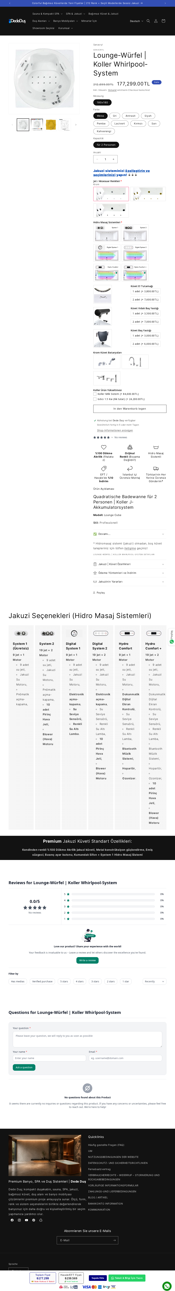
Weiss (100, 115)
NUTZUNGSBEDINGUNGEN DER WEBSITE (113, 1156)
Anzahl (97, 152)
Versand (112, 90)
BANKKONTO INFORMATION (105, 1203)
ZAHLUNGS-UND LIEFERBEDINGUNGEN (112, 1191)
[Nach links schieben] (12, 125)
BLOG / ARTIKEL (98, 1197)
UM (90, 1150)
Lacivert (120, 123)
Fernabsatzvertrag (99, 1169)
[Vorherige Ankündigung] (10, 3)
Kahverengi (104, 131)
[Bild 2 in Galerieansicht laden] (37, 125)
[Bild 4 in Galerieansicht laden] (65, 125)
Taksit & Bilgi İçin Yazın (129, 1278)
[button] (47, 13)
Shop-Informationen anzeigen (115, 430)
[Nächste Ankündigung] (165, 3)
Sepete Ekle (98, 1278)
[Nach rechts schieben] (76, 125)
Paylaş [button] (101, 592)
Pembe (101, 123)
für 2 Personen (106, 144)
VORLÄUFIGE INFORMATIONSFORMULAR (113, 1185)
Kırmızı (138, 123)
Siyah (148, 115)
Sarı (154, 123)
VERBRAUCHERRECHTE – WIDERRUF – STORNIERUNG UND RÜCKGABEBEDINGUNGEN (124, 1177)
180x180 (102, 102)
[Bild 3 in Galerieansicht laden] (51, 125)
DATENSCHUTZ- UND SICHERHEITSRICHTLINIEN (118, 1162)
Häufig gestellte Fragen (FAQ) (106, 1144)
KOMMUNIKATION (99, 1209)
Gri (115, 115)
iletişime (130, 548)
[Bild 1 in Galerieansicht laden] (23, 125)
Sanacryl (98, 44)
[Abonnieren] (114, 1240)
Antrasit (131, 115)
